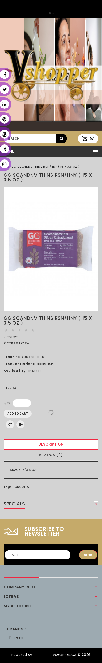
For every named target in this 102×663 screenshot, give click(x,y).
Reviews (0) (51, 454)
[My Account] (51, 13)
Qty (7, 403)
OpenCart (42, 654)
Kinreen (16, 637)
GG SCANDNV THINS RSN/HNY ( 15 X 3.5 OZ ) (45, 167)
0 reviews (11, 337)
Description (51, 444)
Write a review (17, 343)
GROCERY (22, 487)
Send (88, 555)
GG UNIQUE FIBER (31, 357)
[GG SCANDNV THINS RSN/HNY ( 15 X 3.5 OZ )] (51, 249)
